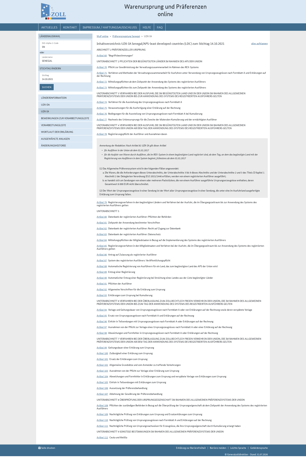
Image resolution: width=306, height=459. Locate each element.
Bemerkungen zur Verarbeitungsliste (65, 118)
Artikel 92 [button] (102, 289)
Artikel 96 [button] (102, 321)
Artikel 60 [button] (102, 55)
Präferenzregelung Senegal (126, 36)
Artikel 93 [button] (102, 295)
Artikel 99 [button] (102, 347)
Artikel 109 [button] (102, 414)
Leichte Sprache (238, 447)
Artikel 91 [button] (102, 283)
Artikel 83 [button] (102, 234)
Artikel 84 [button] (102, 240)
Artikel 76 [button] (102, 113)
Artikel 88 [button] (102, 266)
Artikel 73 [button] (102, 87)
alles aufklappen (259, 43)
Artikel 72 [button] (102, 81)
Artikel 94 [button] (102, 309)
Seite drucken (48, 447)
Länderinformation (54, 97)
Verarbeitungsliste (53, 125)
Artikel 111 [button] (102, 426)
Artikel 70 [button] (102, 67)
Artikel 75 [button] (102, 107)
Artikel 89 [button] (102, 272)
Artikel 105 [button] (102, 382)
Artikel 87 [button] (102, 260)
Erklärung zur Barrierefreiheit (191, 447)
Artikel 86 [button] (102, 254)
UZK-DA (45, 104)
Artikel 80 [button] (102, 216)
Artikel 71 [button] (102, 72)
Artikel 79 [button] (102, 202)
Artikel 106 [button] (102, 388)
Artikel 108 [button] (102, 405)
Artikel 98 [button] (102, 333)
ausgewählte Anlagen (55, 138)
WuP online (102, 36)
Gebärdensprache (259, 447)
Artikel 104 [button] (102, 376)
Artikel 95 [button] (102, 315)
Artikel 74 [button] (102, 102)
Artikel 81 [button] (102, 222)
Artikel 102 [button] (102, 365)
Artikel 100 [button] (102, 353)
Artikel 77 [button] (102, 119)
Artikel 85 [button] (102, 245)
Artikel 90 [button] (102, 277)
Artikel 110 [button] (102, 420)
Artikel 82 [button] (102, 228)
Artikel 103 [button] (102, 370)
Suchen (46, 87)
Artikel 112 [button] (102, 437)
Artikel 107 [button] (102, 394)
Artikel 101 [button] (102, 359)
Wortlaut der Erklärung (57, 131)
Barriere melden (218, 447)
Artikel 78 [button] (102, 134)
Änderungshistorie (53, 145)
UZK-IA (45, 111)
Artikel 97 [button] (102, 327)
